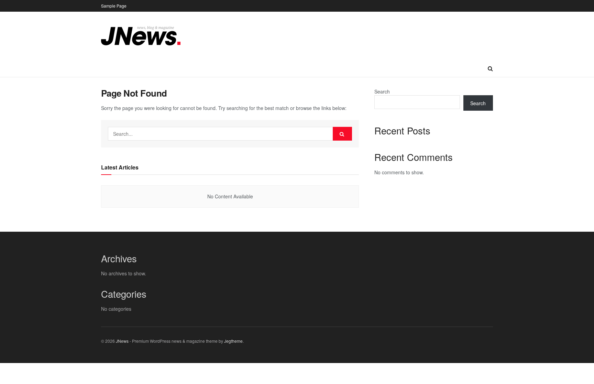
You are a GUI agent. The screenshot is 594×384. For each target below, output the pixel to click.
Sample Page (113, 6)
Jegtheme (233, 341)
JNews (122, 341)
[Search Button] (342, 134)
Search (382, 91)
